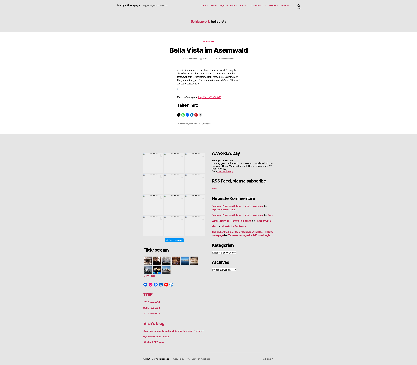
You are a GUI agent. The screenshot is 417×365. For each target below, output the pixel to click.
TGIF (147, 294)
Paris (271, 215)
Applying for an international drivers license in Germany (173, 331)
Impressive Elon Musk (224, 209)
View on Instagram (175, 240)
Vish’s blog (154, 323)
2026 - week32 (151, 313)
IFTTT (200, 124)
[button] (153, 163)
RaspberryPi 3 (263, 220)
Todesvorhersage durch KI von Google (249, 235)
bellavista (193, 124)
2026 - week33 (151, 308)
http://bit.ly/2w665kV (209, 97)
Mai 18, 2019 (208, 59)
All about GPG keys (153, 342)
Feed (214, 188)
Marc (214, 226)
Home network (257, 5)
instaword (193, 59)
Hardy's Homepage (128, 5)
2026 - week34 (151, 302)
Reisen (214, 5)
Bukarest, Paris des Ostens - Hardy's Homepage (238, 206)
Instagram (208, 42)
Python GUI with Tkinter (156, 336)
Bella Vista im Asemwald (208, 50)
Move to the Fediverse (234, 226)
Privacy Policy (178, 359)
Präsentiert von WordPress (198, 359)
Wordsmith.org (225, 171)
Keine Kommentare (226, 59)
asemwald (184, 124)
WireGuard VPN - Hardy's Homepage (231, 220)
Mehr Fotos (149, 275)
